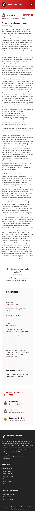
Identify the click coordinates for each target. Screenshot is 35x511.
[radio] (13, 275)
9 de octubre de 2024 (12, 346)
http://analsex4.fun (22, 331)
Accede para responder (13, 315)
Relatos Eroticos (14, 435)
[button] (31, 4)
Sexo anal (27, 15)
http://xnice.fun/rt (11, 357)
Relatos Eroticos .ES (15, 4)
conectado (24, 374)
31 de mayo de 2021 (11, 325)
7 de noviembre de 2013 (12, 304)
